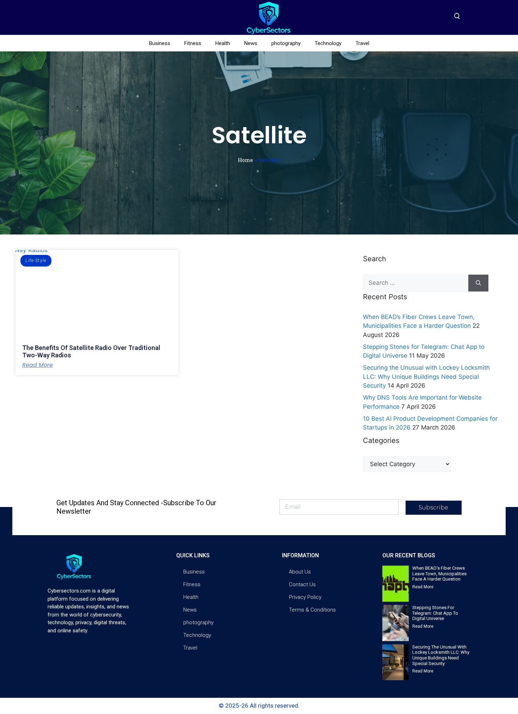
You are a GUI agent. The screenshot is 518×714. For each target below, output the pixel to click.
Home (245, 160)
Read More (37, 365)
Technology (328, 43)
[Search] (478, 283)
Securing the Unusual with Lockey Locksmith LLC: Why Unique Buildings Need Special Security (426, 376)
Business (159, 43)
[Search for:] (415, 283)
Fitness (192, 43)
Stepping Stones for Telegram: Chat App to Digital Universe (435, 613)
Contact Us (302, 584)
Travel (362, 43)
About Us (300, 572)
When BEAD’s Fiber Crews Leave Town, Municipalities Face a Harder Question (439, 573)
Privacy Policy (305, 597)
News (250, 43)
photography (286, 43)
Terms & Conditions (312, 610)
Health (222, 43)
